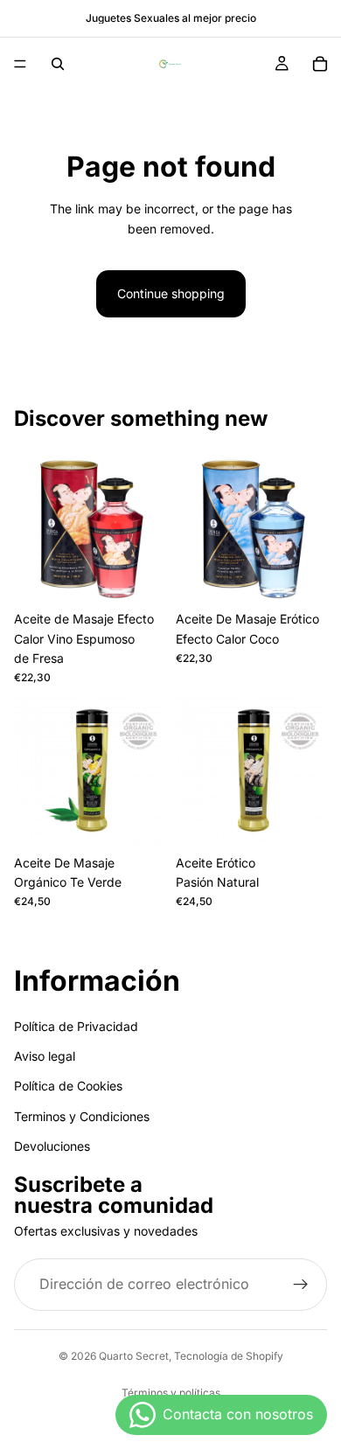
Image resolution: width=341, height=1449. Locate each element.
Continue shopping (171, 293)
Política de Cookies (68, 1086)
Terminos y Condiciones (82, 1116)
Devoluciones (52, 1146)
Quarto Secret (134, 1355)
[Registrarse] (300, 1284)
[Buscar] (57, 64)
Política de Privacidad (76, 1026)
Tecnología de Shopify (228, 1355)
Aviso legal (44, 1055)
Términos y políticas (171, 1392)
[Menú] (20, 64)
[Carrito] (320, 64)
